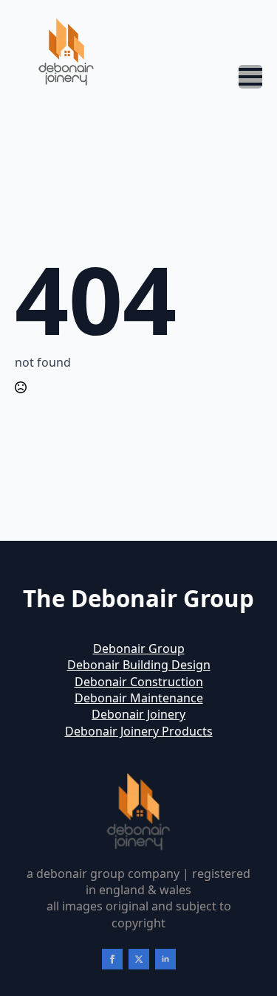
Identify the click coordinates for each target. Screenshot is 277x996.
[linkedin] (165, 959)
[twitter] (139, 959)
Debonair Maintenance (139, 698)
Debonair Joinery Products (139, 731)
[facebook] (112, 959)
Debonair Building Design (139, 665)
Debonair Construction (139, 682)
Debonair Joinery (138, 714)
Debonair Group (139, 648)
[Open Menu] (250, 77)
